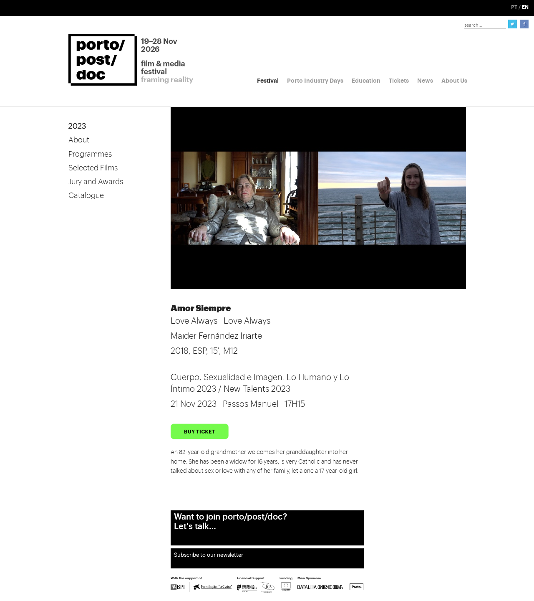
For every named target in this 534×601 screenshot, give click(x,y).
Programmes (90, 154)
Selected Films (93, 168)
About (78, 140)
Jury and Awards (95, 181)
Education (366, 81)
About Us (454, 81)
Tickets (399, 81)
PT (514, 7)
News (425, 81)
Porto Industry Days (315, 81)
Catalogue (86, 195)
